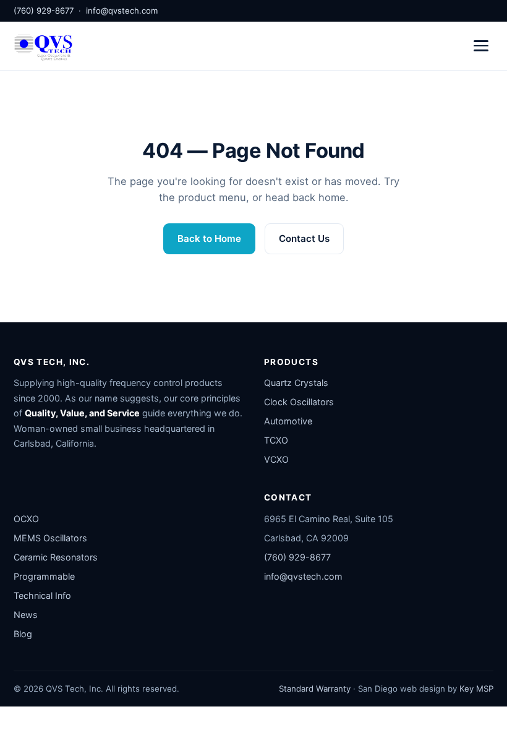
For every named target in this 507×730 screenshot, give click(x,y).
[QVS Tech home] (43, 45)
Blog (23, 634)
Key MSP (476, 689)
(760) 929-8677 (44, 10)
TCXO (276, 440)
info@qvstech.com (122, 10)
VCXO (276, 459)
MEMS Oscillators (50, 538)
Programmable (44, 576)
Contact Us (304, 238)
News (26, 614)
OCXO (26, 518)
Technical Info (42, 595)
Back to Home (209, 238)
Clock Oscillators (299, 402)
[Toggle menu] (481, 45)
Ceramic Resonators (56, 557)
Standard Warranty (315, 689)
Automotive (288, 421)
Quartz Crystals (296, 382)
